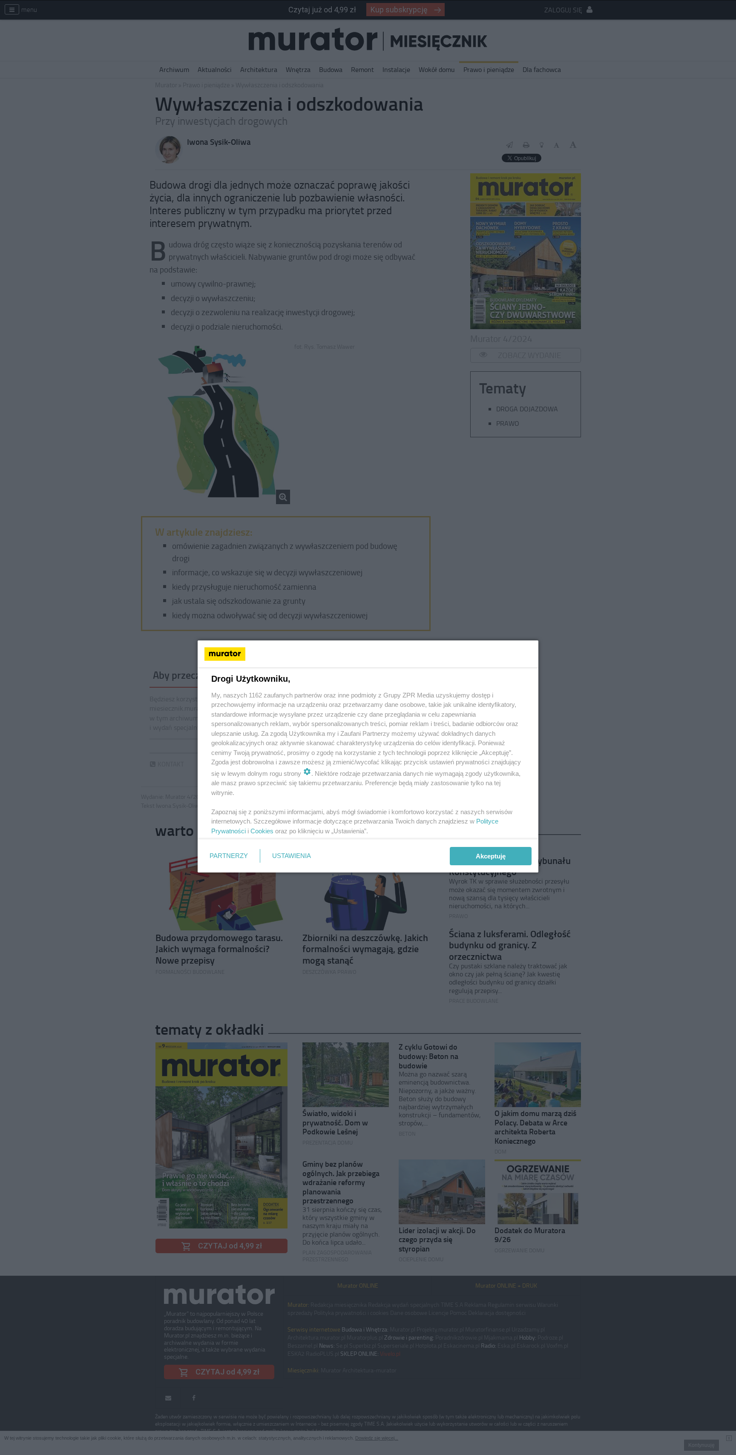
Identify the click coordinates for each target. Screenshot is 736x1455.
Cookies (261, 831)
